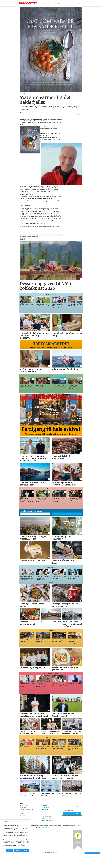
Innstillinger (9, 850)
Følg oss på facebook (48, 820)
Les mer (47, 827)
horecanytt (23, 234)
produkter (50, 234)
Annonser (63, 3)
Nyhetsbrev (73, 3)
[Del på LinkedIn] (79, 115)
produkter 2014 (42, 234)
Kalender (45, 814)
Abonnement (52, 3)
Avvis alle (26, 850)
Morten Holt (22, 813)
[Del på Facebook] (78, 115)
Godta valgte (17, 850)
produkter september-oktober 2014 (29, 236)
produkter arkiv (32, 234)
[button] (21, 302)
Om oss (68, 3)
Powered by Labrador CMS (51, 852)
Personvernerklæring (48, 818)
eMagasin (79, 3)
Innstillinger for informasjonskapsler (92, 852)
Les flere (51, 311)
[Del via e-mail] (81, 115)
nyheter (56, 234)
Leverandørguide (47, 816)
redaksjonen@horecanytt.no (26, 809)
